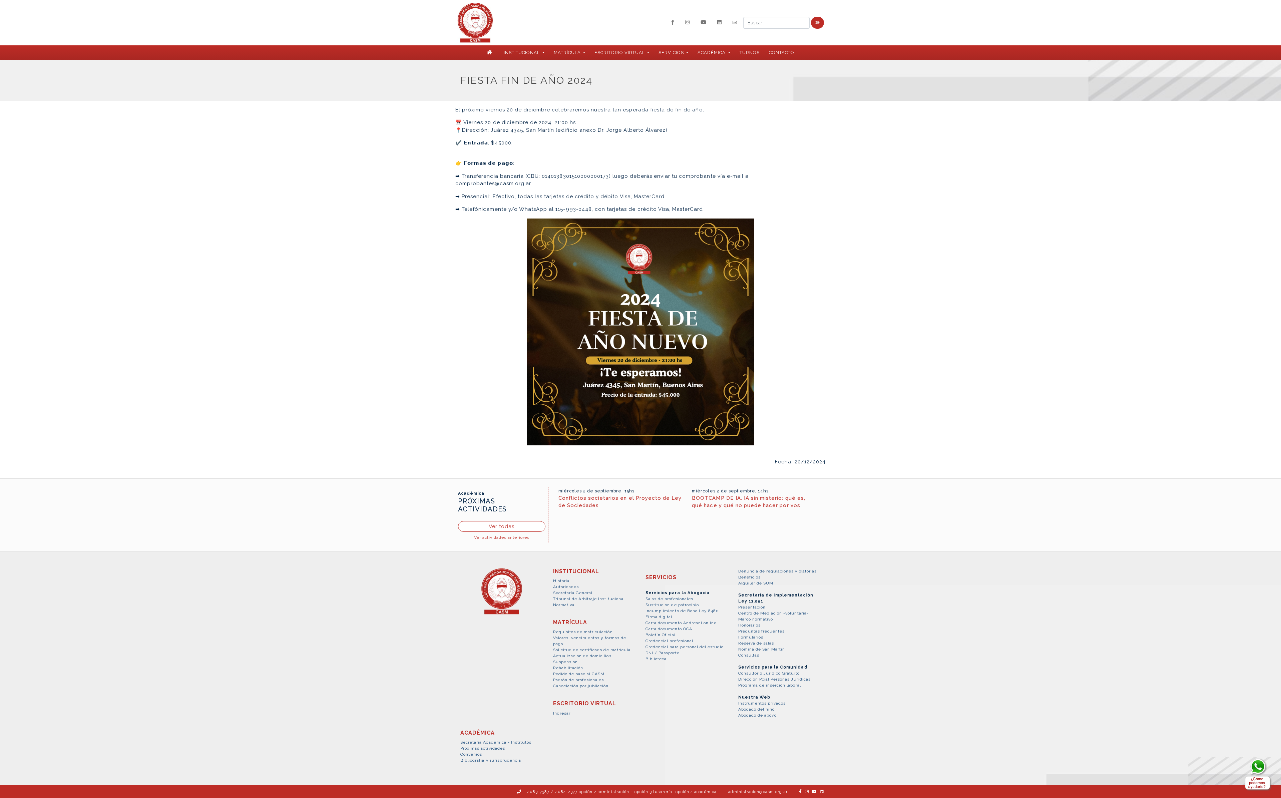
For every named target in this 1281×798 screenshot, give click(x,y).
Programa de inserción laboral (769, 685)
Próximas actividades (482, 748)
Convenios (471, 754)
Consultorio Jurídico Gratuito (769, 673)
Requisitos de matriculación (583, 632)
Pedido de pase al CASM (579, 674)
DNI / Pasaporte (663, 653)
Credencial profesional (669, 641)
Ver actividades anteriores (501, 537)
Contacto (781, 52)
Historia (561, 580)
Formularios (750, 637)
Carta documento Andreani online (681, 623)
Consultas (748, 655)
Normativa (563, 605)
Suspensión (565, 662)
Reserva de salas (756, 643)
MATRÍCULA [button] (568, 52)
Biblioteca (656, 659)
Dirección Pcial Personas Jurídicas (774, 679)
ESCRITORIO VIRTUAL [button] (620, 52)
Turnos (750, 52)
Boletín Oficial (661, 635)
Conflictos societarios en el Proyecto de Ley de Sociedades (620, 502)
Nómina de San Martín (761, 649)
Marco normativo (755, 619)
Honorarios (749, 625)
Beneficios (749, 577)
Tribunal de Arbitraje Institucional (589, 598)
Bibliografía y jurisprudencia (490, 760)
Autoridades (566, 586)
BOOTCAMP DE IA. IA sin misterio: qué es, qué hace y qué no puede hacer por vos (748, 502)
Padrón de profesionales (578, 680)
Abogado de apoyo (757, 715)
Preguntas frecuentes (761, 631)
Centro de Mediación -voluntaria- (773, 613)
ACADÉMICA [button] (712, 52)
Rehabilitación (568, 668)
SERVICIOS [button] (672, 52)
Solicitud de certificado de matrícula (591, 650)
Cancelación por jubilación (581, 686)
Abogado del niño (756, 709)
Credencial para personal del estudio (685, 647)
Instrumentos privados (762, 703)
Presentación (752, 607)
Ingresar (561, 713)
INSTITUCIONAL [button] (522, 52)
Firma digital (659, 617)
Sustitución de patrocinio (672, 605)
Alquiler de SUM (756, 583)
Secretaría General (573, 592)
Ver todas (501, 526)
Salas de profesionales (669, 598)
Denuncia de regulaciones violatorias (777, 571)
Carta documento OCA (669, 629)
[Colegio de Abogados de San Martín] (501, 595)
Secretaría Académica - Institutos (495, 742)
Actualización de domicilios (582, 656)
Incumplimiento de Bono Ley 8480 (682, 611)
